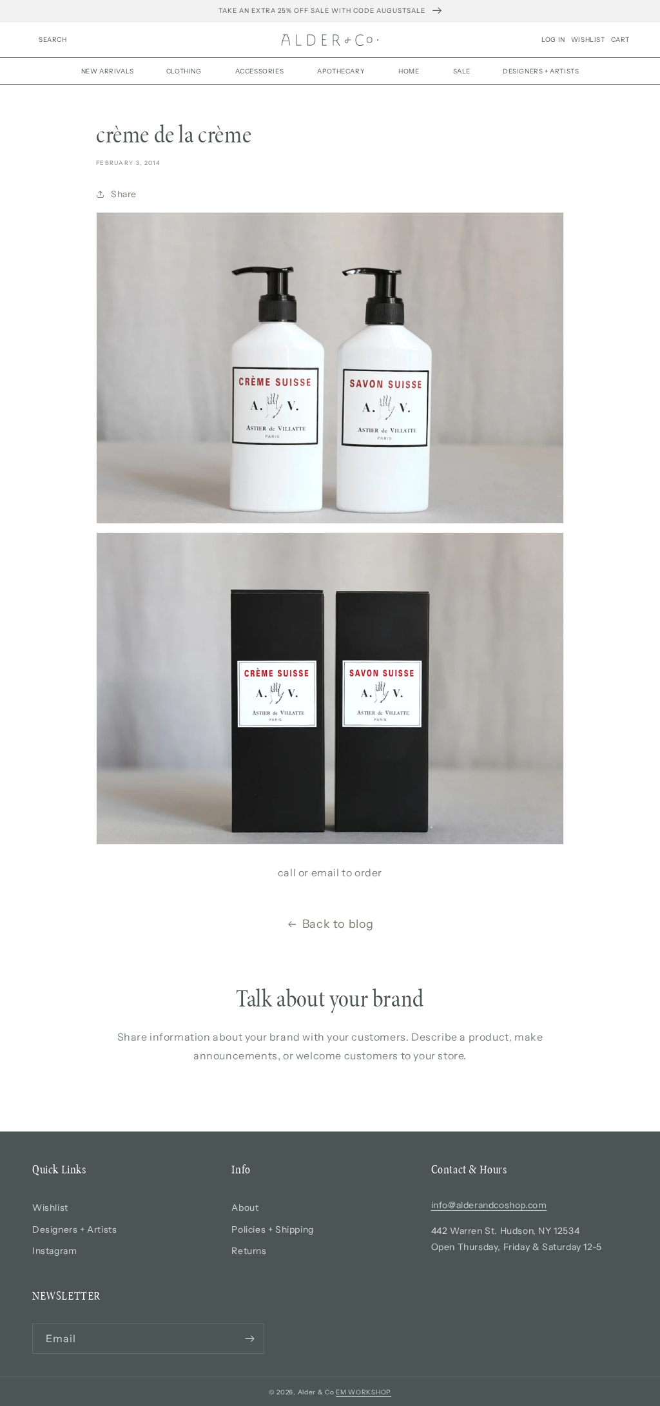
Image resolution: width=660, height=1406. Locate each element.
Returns (248, 1251)
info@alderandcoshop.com (489, 1205)
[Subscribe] (249, 1339)
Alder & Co (316, 1392)
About (244, 1207)
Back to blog (338, 924)
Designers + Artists (74, 1229)
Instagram (54, 1251)
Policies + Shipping (272, 1229)
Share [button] (124, 194)
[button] (52, 40)
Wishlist (50, 1207)
